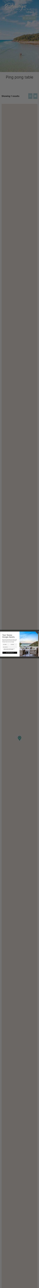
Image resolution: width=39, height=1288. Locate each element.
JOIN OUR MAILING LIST (10, 652)
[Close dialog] (38, 633)
